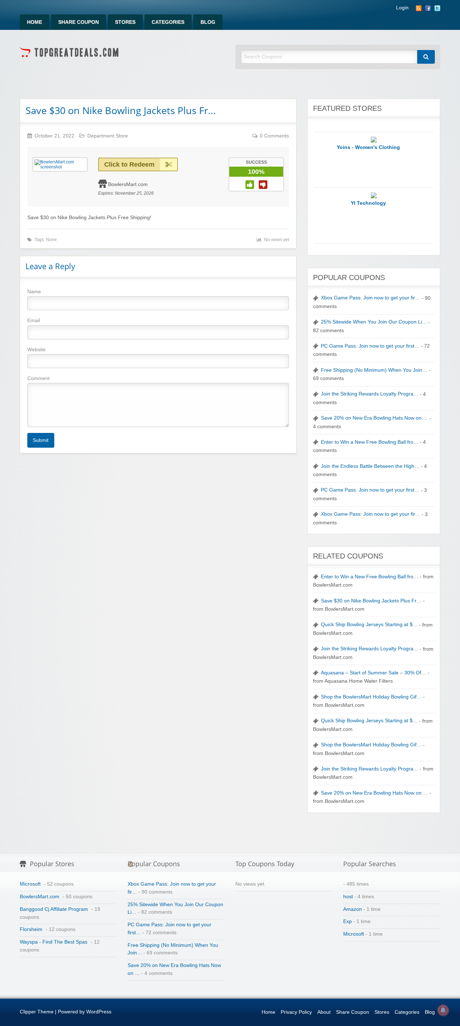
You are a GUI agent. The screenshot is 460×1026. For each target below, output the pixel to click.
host (348, 896)
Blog (208, 22)
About (324, 1012)
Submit (41, 440)
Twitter (437, 8)
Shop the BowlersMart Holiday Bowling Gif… (371, 697)
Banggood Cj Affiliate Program (54, 909)
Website (36, 349)
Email (33, 320)
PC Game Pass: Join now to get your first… (370, 346)
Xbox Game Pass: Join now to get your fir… (370, 297)
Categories (168, 22)
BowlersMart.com (128, 184)
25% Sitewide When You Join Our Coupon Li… (374, 322)
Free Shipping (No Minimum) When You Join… (374, 370)
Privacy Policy (296, 1012)
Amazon (352, 909)
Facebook (428, 8)
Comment (38, 378)
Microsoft (30, 884)
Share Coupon (78, 22)
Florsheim (31, 929)
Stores (125, 22)
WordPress (98, 1011)
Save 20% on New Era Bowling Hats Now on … (374, 418)
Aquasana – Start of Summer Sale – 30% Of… (373, 672)
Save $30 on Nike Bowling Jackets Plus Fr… (121, 110)
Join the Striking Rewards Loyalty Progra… (369, 394)
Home (34, 22)
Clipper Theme (37, 1011)
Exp (347, 921)
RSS (419, 8)
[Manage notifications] (443, 1010)
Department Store (107, 136)
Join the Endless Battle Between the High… (370, 466)
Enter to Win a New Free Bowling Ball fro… (369, 442)
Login (402, 7)
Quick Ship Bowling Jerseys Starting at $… (369, 624)
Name (34, 291)
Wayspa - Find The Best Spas (53, 942)
